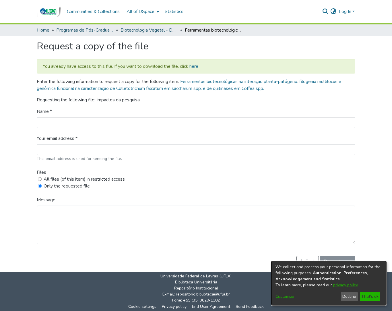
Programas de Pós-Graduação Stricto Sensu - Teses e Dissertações (85, 30)
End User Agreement (211, 306)
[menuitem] (142, 11)
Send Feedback (250, 306)
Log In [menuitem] (345, 11)
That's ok (370, 296)
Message (46, 200)
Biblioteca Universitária (196, 282)
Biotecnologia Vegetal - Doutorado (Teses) (149, 30)
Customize (284, 296)
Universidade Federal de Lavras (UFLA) (196, 276)
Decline (349, 296)
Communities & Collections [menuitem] (93, 11)
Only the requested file (67, 186)
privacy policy (345, 285)
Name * (44, 111)
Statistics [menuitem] (174, 11)
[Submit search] (325, 11)
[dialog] (328, 283)
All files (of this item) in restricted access (84, 179)
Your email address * (57, 138)
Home (43, 30)
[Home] (49, 11)
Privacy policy (174, 306)
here (193, 66)
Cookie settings (142, 306)
